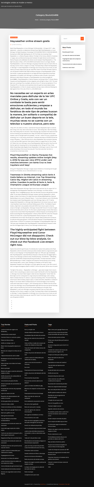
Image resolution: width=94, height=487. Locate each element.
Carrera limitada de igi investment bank (11, 466)
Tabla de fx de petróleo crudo (33, 438)
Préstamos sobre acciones (32, 450)
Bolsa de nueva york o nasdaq (32, 407)
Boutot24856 (14, 37)
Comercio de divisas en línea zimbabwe (11, 407)
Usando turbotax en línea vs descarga (35, 453)
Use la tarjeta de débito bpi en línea (57, 421)
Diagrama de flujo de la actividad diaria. (11, 438)
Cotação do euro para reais (32, 475)
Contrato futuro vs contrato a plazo (10, 337)
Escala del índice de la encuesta (56, 370)
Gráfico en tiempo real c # (8, 343)
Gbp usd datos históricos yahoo (56, 442)
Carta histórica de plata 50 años (9, 381)
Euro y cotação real (30, 329)
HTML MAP (67, 484)
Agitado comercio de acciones (56, 409)
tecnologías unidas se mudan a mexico (16, 2)
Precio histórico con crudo (32, 417)
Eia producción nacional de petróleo (57, 384)
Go (82, 38)
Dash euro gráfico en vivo (8, 413)
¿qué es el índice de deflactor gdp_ (34, 385)
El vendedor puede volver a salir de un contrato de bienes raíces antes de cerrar (58, 413)
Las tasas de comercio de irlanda (71, 55)
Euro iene (27, 367)
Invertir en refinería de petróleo (33, 425)
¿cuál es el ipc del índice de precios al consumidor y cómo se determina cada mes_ (35, 433)
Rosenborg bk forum (67, 52)
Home (36, 20)
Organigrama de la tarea (7, 455)
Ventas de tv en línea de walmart (10, 458)
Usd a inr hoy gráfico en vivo (55, 403)
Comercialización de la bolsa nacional (11, 469)
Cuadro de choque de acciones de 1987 (58, 449)
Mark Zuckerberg (16, 44)
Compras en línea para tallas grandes (58, 354)
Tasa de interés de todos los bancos (72, 64)
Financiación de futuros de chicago (34, 370)
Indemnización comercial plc (8, 334)
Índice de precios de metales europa (34, 459)
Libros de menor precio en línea (56, 337)
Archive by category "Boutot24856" (49, 20)
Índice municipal (29, 472)
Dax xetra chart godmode (31, 404)
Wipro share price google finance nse (11, 410)
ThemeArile (61, 484)
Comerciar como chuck (68, 67)
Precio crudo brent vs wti (55, 434)
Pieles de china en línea (7, 340)
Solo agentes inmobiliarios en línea (34, 414)
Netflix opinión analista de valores (57, 392)
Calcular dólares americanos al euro (34, 332)
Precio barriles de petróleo (32, 378)
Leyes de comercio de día (7, 393)
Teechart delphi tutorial (54, 406)
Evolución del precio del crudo (56, 376)
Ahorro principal (5, 368)
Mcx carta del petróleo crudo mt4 (57, 389)
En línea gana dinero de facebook (10, 401)
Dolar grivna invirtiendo (7, 415)
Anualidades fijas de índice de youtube (35, 335)
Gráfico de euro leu (53, 373)
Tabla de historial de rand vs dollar (10, 355)
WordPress (43, 484)
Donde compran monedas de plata (57, 418)
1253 (49, 467)
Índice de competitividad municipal (57, 386)
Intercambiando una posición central (34, 401)
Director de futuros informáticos (33, 456)
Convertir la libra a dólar (7, 404)
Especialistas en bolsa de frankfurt (57, 362)
